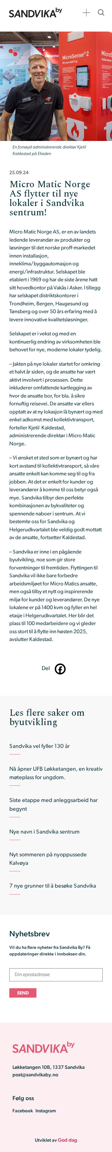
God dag (67, 1140)
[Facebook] (60, 669)
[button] (86, 12)
